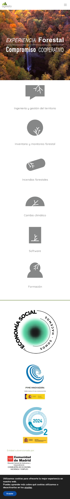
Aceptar (9, 493)
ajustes (28, 487)
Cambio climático (35, 215)
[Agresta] (7, 5)
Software (35, 251)
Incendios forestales (35, 179)
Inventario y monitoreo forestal (35, 144)
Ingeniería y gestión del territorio (35, 108)
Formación (35, 286)
